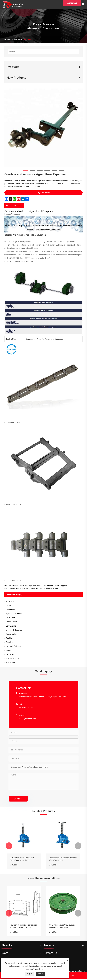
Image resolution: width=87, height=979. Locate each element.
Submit (18, 799)
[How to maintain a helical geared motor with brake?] (63, 897)
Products (17, 40)
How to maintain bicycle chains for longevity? (23, 926)
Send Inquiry (45, 193)
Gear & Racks (11, 622)
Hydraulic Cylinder (13, 646)
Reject (29, 974)
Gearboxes (10, 610)
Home (9, 40)
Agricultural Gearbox (14, 614)
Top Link (9, 638)
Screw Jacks (26, 40)
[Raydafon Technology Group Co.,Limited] (13, 4)
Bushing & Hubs (12, 658)
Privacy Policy (38, 969)
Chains (9, 606)
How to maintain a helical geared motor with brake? (62, 914)
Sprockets (10, 601)
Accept (40, 974)
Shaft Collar (10, 662)
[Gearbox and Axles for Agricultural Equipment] (43, 128)
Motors (8, 650)
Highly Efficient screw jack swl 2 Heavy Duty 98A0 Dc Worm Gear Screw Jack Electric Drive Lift (23, 859)
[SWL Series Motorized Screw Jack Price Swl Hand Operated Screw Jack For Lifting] (63, 836)
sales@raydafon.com (27, 719)
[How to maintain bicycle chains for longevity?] (24, 903)
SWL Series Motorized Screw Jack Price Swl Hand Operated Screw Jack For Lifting (62, 859)
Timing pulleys (11, 634)
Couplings (10, 642)
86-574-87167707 (26, 708)
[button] (9, 845)
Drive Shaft (10, 618)
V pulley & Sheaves (14, 630)
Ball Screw (10, 654)
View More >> (15, 865)
